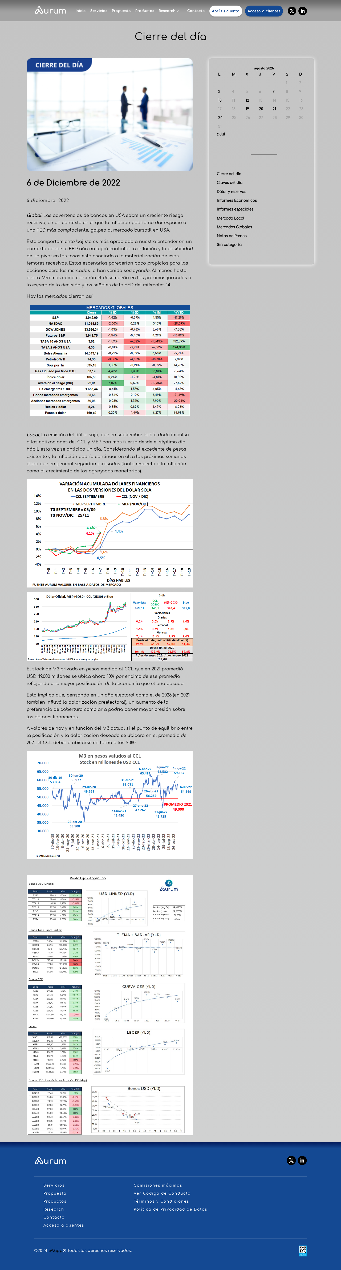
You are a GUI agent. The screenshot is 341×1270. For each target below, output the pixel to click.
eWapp (55, 1250)
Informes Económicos (237, 201)
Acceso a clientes (264, 11)
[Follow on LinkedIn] (302, 11)
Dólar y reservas (231, 192)
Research (167, 11)
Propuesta (121, 11)
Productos (144, 11)
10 (220, 100)
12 (247, 100)
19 (247, 109)
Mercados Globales (234, 227)
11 (233, 100)
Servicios (98, 11)
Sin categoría (229, 245)
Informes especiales (235, 209)
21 (274, 109)
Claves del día (229, 183)
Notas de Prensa (232, 236)
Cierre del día (229, 174)
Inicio (81, 11)
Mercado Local (230, 218)
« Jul (221, 134)
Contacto (196, 11)
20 (261, 109)
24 (220, 118)
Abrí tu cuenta (225, 11)
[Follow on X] (292, 11)
